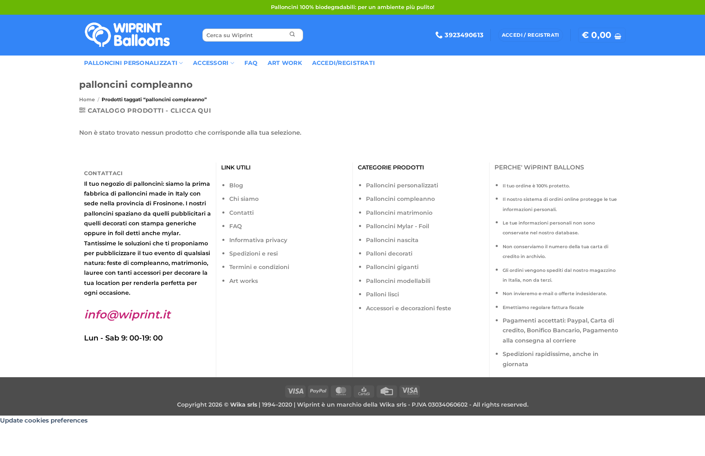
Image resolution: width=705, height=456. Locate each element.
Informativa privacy (258, 240)
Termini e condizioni (259, 267)
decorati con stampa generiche (149, 223)
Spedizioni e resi (253, 253)
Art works (243, 281)
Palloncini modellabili (398, 281)
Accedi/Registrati (343, 63)
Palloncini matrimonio (399, 212)
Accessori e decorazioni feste (408, 308)
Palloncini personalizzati (402, 185)
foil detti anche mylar (147, 233)
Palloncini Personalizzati (130, 63)
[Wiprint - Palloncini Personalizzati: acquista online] (127, 35)
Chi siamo (244, 198)
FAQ (251, 63)
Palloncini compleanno (400, 198)
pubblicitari (188, 213)
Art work (285, 63)
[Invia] (292, 35)
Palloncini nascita (392, 240)
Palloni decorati (389, 253)
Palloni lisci (382, 294)
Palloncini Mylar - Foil (397, 226)
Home (87, 99)
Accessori (210, 63)
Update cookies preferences (44, 420)
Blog (236, 185)
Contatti (241, 212)
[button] (601, 35)
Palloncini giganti (392, 267)
